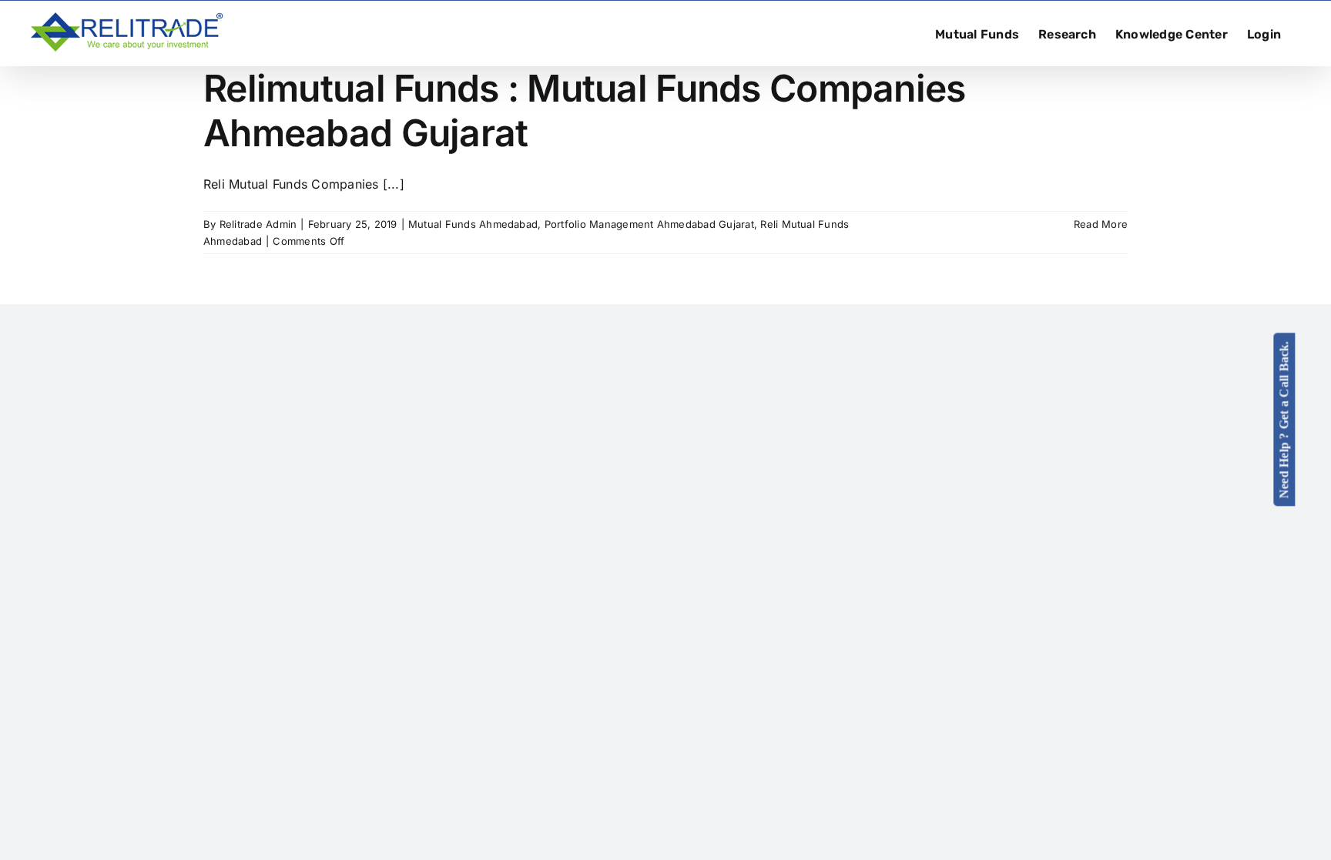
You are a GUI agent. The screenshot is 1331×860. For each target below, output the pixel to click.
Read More (1101, 224)
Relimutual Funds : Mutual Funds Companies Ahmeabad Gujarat (584, 110)
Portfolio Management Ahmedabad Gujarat (649, 224)
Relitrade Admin (258, 224)
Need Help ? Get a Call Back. (1284, 419)
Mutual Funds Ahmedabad (473, 224)
